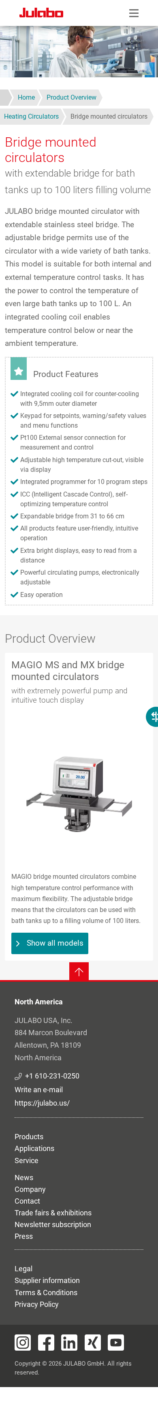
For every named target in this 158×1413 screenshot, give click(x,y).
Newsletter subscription (53, 1224)
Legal (23, 1268)
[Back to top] (79, 972)
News (24, 1177)
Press (24, 1236)
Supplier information (47, 1280)
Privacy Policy (37, 1304)
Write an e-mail (39, 1089)
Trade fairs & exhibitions (53, 1212)
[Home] (41, 14)
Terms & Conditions (46, 1292)
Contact (27, 1201)
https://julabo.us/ (42, 1103)
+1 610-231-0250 (52, 1076)
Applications (34, 1148)
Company (30, 1189)
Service (26, 1160)
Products (29, 1136)
